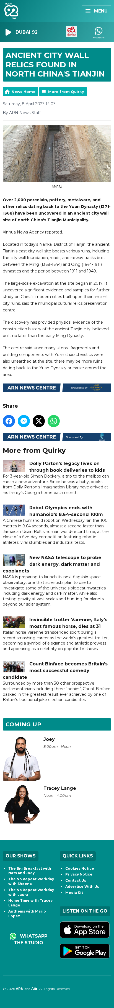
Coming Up (23, 724)
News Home (23, 91)
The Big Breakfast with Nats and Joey (29, 870)
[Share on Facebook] (9, 421)
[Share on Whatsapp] (54, 421)
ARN (20, 989)
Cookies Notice (79, 868)
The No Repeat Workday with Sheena (31, 881)
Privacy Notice (78, 874)
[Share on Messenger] (24, 421)
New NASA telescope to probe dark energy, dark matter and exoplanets (52, 564)
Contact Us (75, 880)
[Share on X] (39, 421)
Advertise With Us (82, 886)
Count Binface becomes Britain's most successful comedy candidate (55, 670)
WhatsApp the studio (30, 939)
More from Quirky (66, 91)
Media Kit (74, 893)
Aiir (34, 989)
